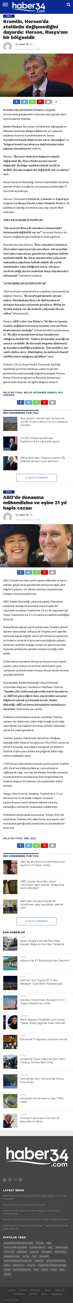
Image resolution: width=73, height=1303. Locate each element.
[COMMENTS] (56, 101)
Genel (47, 1290)
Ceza (7, 1265)
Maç (62, 1270)
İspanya (44, 1256)
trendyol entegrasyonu (52, 1265)
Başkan (34, 1252)
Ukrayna (8, 395)
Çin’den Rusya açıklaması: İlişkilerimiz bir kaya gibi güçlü (40, 439)
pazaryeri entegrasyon (17, 1261)
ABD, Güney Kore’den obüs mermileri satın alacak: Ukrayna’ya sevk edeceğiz (42, 885)
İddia (7, 1270)
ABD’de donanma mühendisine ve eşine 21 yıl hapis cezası (42, 863)
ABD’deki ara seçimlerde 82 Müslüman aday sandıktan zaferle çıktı (41, 904)
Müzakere (39, 392)
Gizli (33, 838)
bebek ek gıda (12, 1256)
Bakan (31, 1265)
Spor (44, 1294)
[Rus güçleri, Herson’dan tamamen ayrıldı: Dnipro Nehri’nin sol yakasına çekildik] (10, 424)
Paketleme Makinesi (15, 1247)
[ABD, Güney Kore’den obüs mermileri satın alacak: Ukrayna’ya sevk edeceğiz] (10, 887)
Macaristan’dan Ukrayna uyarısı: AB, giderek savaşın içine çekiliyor (42, 459)
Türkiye (39, 1261)
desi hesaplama (22, 1270)
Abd (26, 838)
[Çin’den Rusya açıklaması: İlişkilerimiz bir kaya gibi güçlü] (10, 443)
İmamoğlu (18, 1265)
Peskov (52, 392)
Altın (26, 1256)
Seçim (7, 1274)
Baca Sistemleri (56, 1261)
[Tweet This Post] (24, 101)
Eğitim (23, 1290)
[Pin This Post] (40, 101)
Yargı (44, 1270)
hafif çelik (62, 1247)
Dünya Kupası (37, 1247)
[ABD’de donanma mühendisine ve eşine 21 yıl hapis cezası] (10, 867)
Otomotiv (19, 1294)
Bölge (28, 392)
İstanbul (47, 1252)
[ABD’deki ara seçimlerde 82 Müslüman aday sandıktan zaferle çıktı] (10, 907)
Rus (60, 392)
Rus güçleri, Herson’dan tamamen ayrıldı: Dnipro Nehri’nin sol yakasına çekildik (44, 422)
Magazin (60, 1290)
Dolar (39, 1243)
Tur (34, 1256)
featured (60, 1252)
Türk (53, 1270)
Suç (50, 1247)
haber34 (23, 44)
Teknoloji (56, 1294)
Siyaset (33, 1294)
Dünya (12, 1290)
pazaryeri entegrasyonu (18, 1243)
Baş (36, 1270)
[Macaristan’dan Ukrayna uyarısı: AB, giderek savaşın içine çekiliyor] (10, 463)
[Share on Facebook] (16, 101)
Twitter (9, 1252)
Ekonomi (35, 1290)
